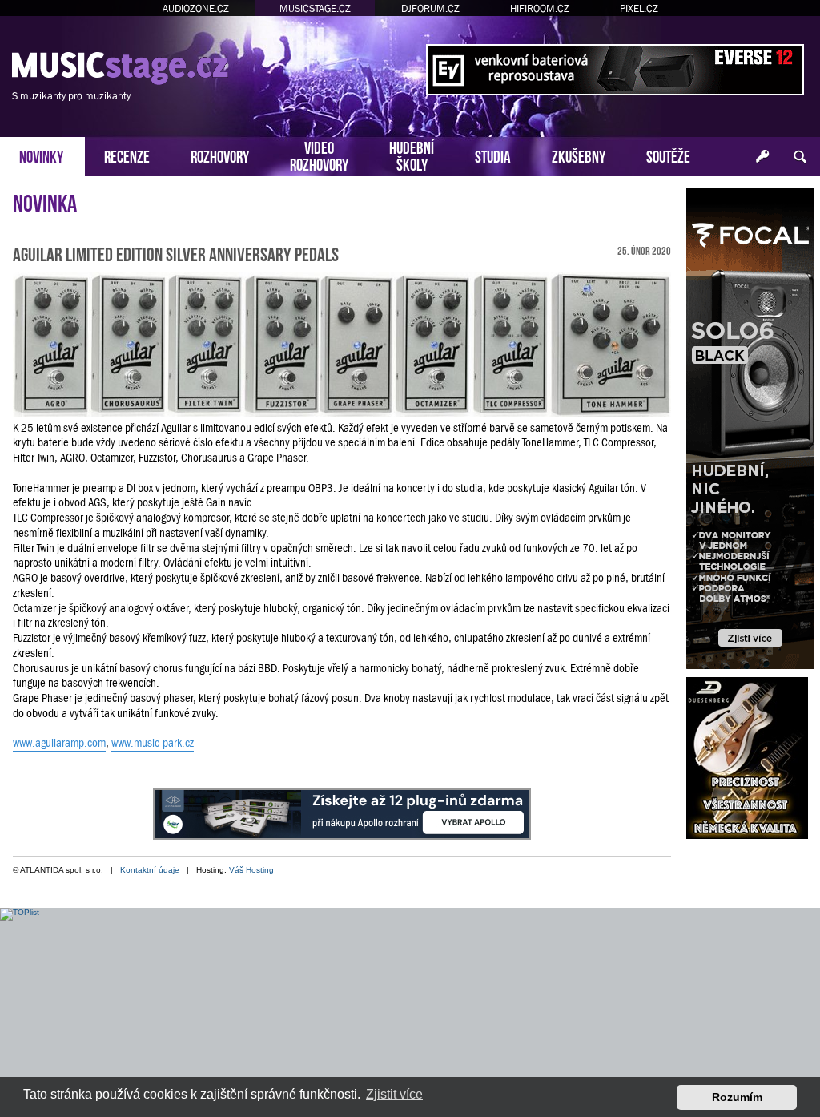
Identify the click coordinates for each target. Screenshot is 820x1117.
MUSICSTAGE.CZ (315, 8)
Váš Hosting (251, 869)
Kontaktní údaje (149, 869)
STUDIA (493, 155)
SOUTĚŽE (668, 155)
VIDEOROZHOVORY (319, 154)
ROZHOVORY (220, 155)
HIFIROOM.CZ (539, 8)
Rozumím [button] (737, 1097)
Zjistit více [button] (394, 1094)
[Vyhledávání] (799, 157)
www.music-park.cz (152, 742)
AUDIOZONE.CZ (196, 8)
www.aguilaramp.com (59, 742)
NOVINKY (41, 155)
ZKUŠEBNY (578, 155)
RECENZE (127, 155)
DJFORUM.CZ (430, 8)
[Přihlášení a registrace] (762, 157)
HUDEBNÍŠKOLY (411, 154)
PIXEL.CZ (639, 8)
